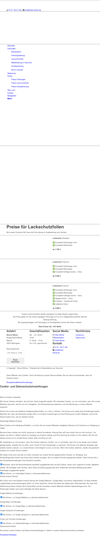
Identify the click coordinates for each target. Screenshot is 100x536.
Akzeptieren (11, 382)
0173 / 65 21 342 (15, 10)
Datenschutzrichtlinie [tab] (8, 526)
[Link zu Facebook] (8, 4)
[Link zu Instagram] (8, 1)
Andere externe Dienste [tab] (9, 476)
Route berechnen (15, 361)
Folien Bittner (59, 335)
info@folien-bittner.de (33, 10)
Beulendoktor (59, 337)
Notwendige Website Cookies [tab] (11, 421)
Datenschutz (80, 337)
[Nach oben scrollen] (0, 371)
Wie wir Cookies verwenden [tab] (10, 397)
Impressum (80, 335)
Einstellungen (28, 382)
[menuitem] (50, 45)
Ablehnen (19, 382)
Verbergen (13, 534)
